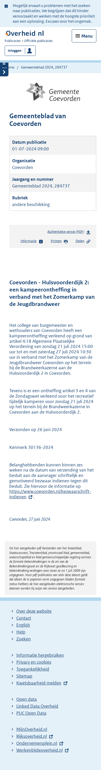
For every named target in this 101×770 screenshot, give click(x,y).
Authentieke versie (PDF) (66, 232)
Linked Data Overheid (37, 706)
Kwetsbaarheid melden (38, 683)
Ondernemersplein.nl (36, 743)
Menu (87, 36)
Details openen (4, 63)
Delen (80, 241)
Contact (23, 618)
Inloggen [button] (14, 50)
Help (20, 632)
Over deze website (34, 611)
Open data (26, 699)
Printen (56, 241)
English (23, 625)
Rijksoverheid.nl (31, 736)
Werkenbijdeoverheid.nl (39, 750)
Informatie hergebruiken (40, 655)
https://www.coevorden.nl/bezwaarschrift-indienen (50, 494)
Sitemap (24, 676)
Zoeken (23, 639)
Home (9, 67)
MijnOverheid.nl (31, 729)
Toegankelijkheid (32, 669)
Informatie (28, 241)
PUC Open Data (31, 713)
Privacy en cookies (33, 662)
